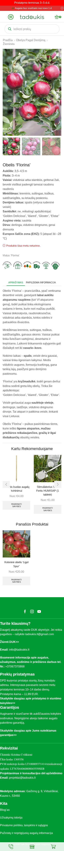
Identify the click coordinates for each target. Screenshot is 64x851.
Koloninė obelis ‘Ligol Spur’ (16, 564)
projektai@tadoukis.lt (22, 777)
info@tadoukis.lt (19, 649)
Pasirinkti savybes (16, 505)
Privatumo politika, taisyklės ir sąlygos (24, 825)
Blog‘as (5, 809)
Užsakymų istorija (11, 817)
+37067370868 (15, 666)
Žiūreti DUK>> (9, 641)
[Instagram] (32, 611)
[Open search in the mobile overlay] (32, 28)
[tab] (16, 282)
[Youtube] (39, 611)
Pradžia (8, 40)
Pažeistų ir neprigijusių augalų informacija (26, 833)
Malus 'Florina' (11, 255)
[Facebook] (25, 611)
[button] (7, 93)
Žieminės (9, 44)
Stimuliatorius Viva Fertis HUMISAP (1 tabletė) (47, 490)
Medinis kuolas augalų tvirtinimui (16, 488)
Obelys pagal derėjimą (30, 40)
